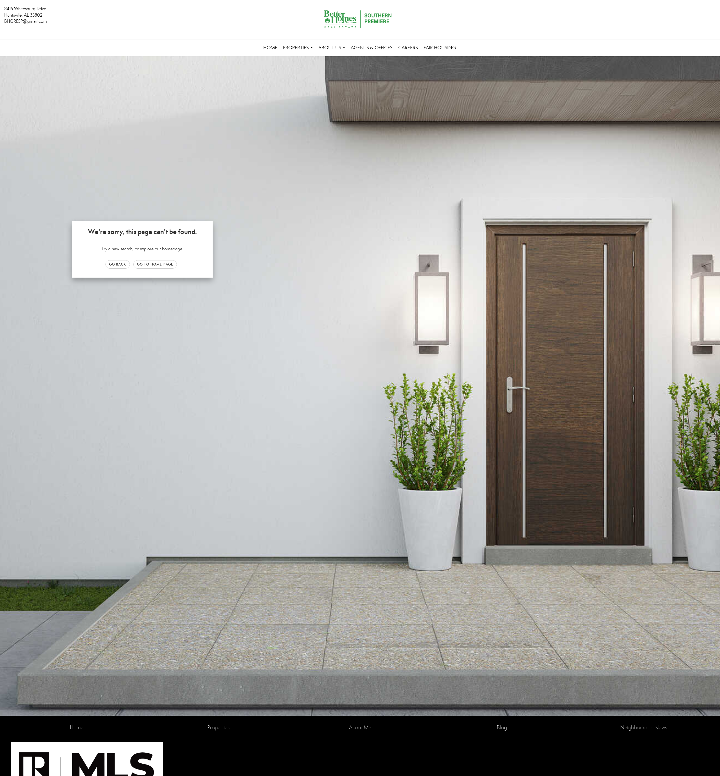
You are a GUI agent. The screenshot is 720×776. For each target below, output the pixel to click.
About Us (332, 50)
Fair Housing (440, 48)
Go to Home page (155, 264)
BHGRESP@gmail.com (25, 21)
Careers (408, 48)
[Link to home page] (360, 19)
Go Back (117, 264)
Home (270, 48)
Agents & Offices (372, 48)
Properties (299, 50)
